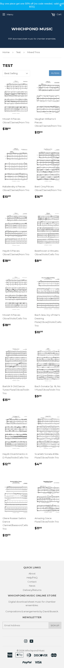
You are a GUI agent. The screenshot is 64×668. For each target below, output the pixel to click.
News (32, 585)
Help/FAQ (32, 577)
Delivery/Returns (32, 590)
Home (6, 52)
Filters (55, 73)
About (32, 573)
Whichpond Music (32, 29)
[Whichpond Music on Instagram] (25, 641)
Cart (58, 14)
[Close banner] (60, 5)
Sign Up (55, 625)
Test (18, 52)
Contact (32, 581)
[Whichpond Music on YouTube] (31, 641)
